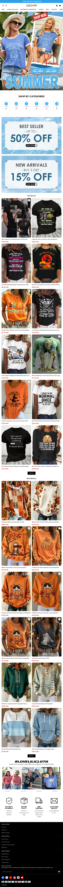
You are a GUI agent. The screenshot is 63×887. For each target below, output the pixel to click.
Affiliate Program (6, 832)
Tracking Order (5, 862)
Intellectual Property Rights (8, 844)
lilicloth (5, 885)
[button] (3, 5)
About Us (4, 827)
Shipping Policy (5, 853)
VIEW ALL (31, 473)
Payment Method (6, 859)
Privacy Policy (5, 839)
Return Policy (5, 856)
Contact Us (4, 829)
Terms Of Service (6, 842)
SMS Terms (4, 847)
